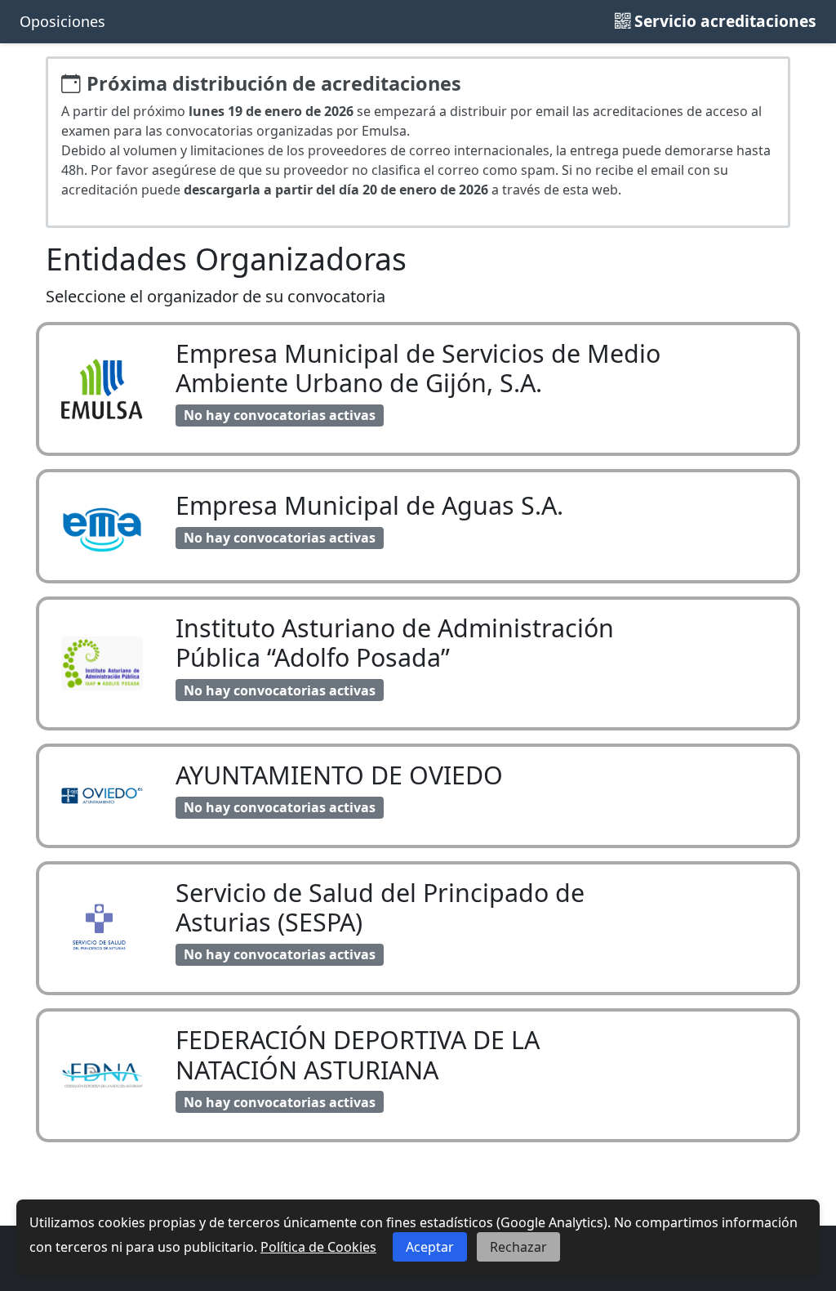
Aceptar (430, 1247)
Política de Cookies (318, 1247)
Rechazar (518, 1247)
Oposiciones (62, 21)
